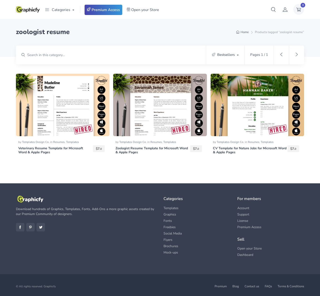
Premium (221, 286)
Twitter (41, 227)
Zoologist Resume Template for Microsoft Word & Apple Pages (151, 150)
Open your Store (144, 9)
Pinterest (30, 227)
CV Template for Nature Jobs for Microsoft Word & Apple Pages (250, 150)
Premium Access (105, 9)
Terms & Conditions (291, 286)
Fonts (168, 221)
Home (245, 32)
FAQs (268, 286)
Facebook (20, 227)
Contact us (252, 286)
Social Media (173, 233)
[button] (273, 9)
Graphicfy (50, 286)
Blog (235, 286)
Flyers (168, 240)
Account (243, 208)
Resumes (59, 142)
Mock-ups (171, 252)
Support (243, 214)
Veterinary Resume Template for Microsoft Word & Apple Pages (50, 150)
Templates (72, 142)
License (242, 221)
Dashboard (245, 255)
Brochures (171, 246)
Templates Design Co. (36, 142)
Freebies (170, 227)
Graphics (170, 214)
